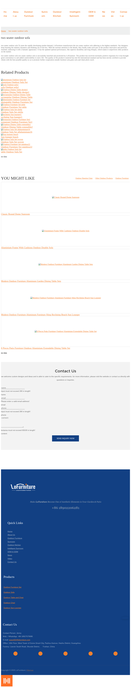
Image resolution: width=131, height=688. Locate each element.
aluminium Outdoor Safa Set (14, 82)
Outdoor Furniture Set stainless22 (16, 147)
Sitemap (30, 670)
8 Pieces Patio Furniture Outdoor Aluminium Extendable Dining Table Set (35, 348)
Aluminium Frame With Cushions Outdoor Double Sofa (27, 247)
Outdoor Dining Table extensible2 (17, 127)
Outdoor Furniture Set (12, 587)
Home (3, 31)
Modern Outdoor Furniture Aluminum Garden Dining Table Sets (31, 281)
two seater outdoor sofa (18, 31)
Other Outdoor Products (104, 178)
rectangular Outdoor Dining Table (16, 97)
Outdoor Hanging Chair (84, 178)
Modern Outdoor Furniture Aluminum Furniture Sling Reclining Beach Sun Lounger (40, 314)
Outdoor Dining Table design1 (15, 92)
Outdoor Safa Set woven (12, 142)
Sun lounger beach (9, 137)
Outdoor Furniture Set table (14, 107)
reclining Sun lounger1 (11, 117)
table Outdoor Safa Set (11, 152)
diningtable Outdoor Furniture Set (16, 102)
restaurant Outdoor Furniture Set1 (16, 122)
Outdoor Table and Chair (14, 597)
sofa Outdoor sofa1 (10, 87)
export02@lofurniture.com (19, 640)
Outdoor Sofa (9, 592)
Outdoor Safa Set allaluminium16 (16, 132)
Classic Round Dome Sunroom (15, 214)
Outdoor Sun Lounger (12, 608)
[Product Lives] (7, 686)
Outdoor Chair (9, 603)
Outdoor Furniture (122, 178)
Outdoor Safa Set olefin (12, 112)
